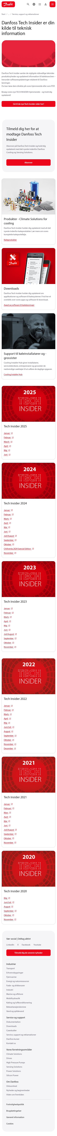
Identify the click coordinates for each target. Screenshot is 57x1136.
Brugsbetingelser (13, 1110)
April (6, 446)
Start (3, 14)
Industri (9, 989)
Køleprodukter (10, 239)
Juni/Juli (8, 727)
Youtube (37, 944)
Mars (6, 812)
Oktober (8, 544)
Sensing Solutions (14, 1066)
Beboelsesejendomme (16, 1006)
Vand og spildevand (15, 1011)
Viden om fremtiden (15, 1094)
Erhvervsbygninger (14, 972)
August (7, 731)
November (9, 553)
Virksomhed (11, 1086)
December (8, 748)
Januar (7, 433)
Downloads (11, 1026)
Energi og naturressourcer (17, 981)
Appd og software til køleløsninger (19, 305)
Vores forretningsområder (19, 1049)
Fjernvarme (11, 977)
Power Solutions (13, 1071)
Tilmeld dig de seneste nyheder (28, 952)
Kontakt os (11, 1043)
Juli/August (9, 535)
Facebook (26, 944)
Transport (10, 968)
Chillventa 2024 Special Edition (17, 548)
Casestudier (11, 1030)
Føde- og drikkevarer (15, 985)
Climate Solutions (14, 1054)
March (7, 441)
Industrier (11, 964)
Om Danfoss (12, 1081)
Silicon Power (12, 1075)
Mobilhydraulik (13, 998)
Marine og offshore (14, 994)
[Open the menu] (52, 4)
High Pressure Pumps (15, 1062)
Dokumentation (13, 1021)
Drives (9, 1058)
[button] (40, 4)
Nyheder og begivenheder (18, 1090)
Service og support (15, 1017)
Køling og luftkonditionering (19, 1002)
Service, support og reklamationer (25, 14)
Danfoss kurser (12, 1039)
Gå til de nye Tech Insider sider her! (28, 104)
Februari (8, 808)
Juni (6, 454)
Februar (7, 437)
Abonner (28, 162)
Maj (6, 450)
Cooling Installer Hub (13, 374)
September (9, 540)
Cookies (9, 1123)
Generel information (15, 1117)
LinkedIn (10, 944)
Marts (6, 518)
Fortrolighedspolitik (15, 1104)
